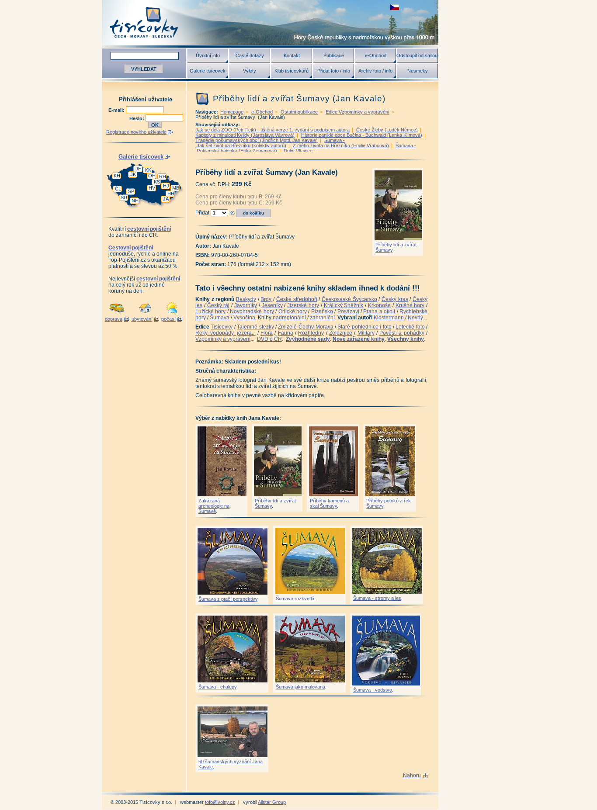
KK (148, 170)
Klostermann (389, 318)
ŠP (131, 191)
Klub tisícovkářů (291, 70)
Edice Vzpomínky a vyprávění (357, 111)
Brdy (265, 299)
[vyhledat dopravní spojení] (117, 313)
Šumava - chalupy (217, 686)
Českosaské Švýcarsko (349, 299)
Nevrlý (415, 318)
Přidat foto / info (333, 70)
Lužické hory (210, 311)
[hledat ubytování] (145, 313)
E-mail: (117, 110)
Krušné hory (410, 305)
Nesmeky (417, 70)
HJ (166, 185)
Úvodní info (208, 55)
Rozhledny (311, 333)
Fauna (285, 333)
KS (157, 181)
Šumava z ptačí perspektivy (227, 599)
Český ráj (218, 305)
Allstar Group (272, 802)
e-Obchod (375, 55)
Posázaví (348, 311)
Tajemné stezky (255, 327)
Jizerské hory (303, 305)
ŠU (124, 197)
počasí (168, 319)
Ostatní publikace (299, 111)
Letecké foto (410, 327)
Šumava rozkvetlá (295, 598)
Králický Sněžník (344, 305)
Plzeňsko (322, 311)
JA (166, 198)
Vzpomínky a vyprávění (222, 339)
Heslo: (137, 118)
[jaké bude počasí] (171, 313)
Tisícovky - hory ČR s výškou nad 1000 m (270, 22)
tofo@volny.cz (220, 802)
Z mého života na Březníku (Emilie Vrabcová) (341, 145)
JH (138, 168)
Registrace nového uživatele (136, 132)
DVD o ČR (269, 339)
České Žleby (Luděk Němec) (387, 129)
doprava (113, 319)
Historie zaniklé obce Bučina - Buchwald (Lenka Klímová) (361, 135)
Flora (266, 333)
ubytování (142, 319)
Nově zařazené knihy (359, 339)
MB (175, 187)
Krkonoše (379, 305)
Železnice (340, 333)
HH (170, 193)
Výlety (249, 70)
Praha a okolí (379, 311)
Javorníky (245, 305)
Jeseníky (272, 305)
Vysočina (244, 318)
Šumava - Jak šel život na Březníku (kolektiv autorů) (270, 143)
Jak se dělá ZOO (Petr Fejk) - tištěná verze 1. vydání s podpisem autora (272, 129)
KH (117, 175)
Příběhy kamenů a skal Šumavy (329, 503)
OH (152, 175)
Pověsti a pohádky (401, 333)
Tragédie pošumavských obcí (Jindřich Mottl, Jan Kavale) (256, 140)
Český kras (395, 299)
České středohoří (296, 299)
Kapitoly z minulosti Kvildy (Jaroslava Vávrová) (245, 135)
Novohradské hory (252, 311)
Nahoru (412, 775)
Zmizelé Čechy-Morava (305, 327)
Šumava (219, 318)
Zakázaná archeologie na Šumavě (213, 506)
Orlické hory (292, 311)
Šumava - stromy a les (377, 598)
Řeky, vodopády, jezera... (225, 333)
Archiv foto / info (375, 70)
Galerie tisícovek (208, 70)
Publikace (333, 55)
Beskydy (246, 299)
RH (162, 176)
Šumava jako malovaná (300, 686)
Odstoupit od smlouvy (417, 55)
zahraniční (322, 318)
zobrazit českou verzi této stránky (394, 7)
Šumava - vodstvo (372, 689)
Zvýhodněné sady (308, 339)
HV (152, 187)
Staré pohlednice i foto (364, 327)
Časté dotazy (250, 55)
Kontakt (292, 55)
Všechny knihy (405, 339)
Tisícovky (222, 327)
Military (366, 333)
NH (135, 200)
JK (133, 174)
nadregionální (289, 318)
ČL (118, 188)
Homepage (231, 111)
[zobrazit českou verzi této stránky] (394, 7)
